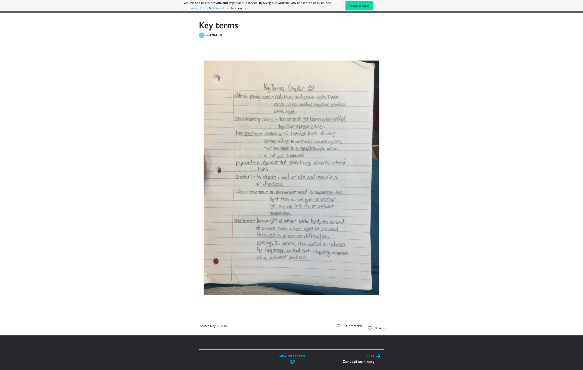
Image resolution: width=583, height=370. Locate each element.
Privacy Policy (198, 8)
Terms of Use (221, 8)
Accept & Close (359, 5)
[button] (338, 326)
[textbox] (291, 175)
